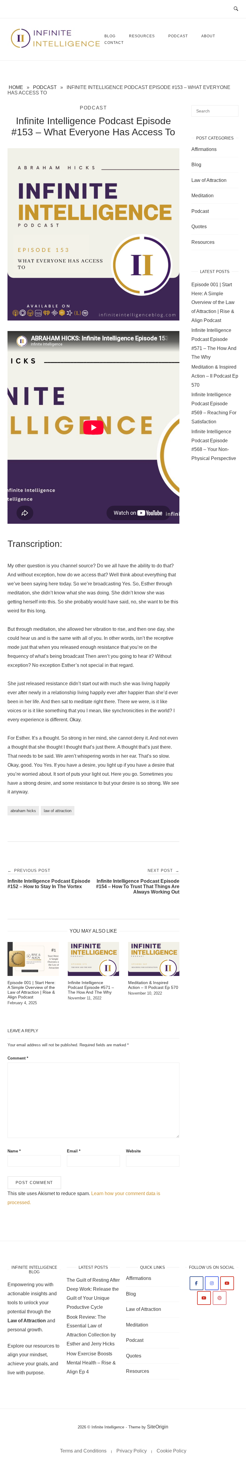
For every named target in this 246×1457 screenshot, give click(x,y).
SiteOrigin (157, 1426)
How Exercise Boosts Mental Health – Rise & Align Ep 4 (91, 1362)
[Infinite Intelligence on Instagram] (212, 1283)
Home (16, 87)
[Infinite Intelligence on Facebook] (196, 1283)
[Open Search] (235, 9)
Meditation (202, 195)
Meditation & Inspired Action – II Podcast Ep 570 (214, 376)
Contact (114, 43)
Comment (18, 1058)
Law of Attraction (208, 180)
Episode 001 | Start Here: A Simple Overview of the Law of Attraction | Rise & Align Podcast (213, 302)
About (208, 36)
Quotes (199, 226)
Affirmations (204, 149)
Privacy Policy (131, 1450)
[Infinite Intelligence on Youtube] (227, 1283)
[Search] (232, 108)
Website (133, 1151)
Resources (142, 36)
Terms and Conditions (83, 1450)
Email (73, 1151)
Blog (196, 164)
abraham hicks (23, 810)
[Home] (56, 46)
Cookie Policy (171, 1450)
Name (14, 1151)
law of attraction (57, 810)
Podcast (178, 36)
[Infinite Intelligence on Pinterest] (219, 1298)
